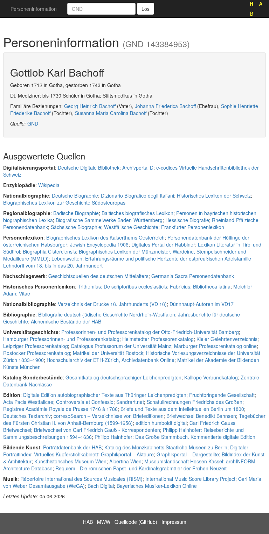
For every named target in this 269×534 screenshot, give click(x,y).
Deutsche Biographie (75, 195)
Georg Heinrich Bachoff (90, 105)
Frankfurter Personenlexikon (192, 226)
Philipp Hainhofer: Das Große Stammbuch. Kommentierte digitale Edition (175, 436)
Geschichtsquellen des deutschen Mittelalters (98, 275)
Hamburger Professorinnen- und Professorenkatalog (61, 338)
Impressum (173, 521)
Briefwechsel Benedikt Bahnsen (201, 415)
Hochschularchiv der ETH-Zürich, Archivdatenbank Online (110, 359)
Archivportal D (137, 167)
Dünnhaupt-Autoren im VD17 (202, 303)
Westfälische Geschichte (131, 226)
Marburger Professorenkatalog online (215, 345)
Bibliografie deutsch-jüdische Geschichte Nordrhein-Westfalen (106, 314)
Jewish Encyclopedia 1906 (99, 244)
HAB (88, 521)
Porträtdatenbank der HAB (72, 447)
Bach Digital (101, 485)
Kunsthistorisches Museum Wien (70, 461)
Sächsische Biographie (76, 226)
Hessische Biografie (187, 219)
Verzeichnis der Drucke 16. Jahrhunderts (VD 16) (112, 303)
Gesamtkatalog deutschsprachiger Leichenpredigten (123, 377)
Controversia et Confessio (84, 401)
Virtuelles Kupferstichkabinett (66, 454)
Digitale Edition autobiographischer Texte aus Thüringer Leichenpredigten (104, 394)
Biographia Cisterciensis (49, 251)
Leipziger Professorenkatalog (35, 345)
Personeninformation (34, 8)
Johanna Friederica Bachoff (165, 105)
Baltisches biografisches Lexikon (137, 212)
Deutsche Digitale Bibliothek (88, 167)
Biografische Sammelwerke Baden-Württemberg (109, 219)
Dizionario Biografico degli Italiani (137, 195)
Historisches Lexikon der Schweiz (214, 195)
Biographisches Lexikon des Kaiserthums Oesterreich (105, 237)
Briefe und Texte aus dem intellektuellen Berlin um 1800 (182, 408)
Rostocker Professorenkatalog (36, 352)
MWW (103, 521)
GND (32, 123)
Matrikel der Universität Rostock (108, 352)
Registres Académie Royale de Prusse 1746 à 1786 (60, 408)
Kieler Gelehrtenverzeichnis (226, 338)
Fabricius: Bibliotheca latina (200, 286)
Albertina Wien (125, 461)
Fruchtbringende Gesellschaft (222, 394)
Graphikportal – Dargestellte (188, 454)
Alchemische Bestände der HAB (66, 321)
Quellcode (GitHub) (136, 521)
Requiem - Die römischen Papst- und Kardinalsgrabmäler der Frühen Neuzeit (141, 468)
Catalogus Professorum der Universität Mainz (121, 345)
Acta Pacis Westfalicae (28, 401)
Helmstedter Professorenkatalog (158, 338)
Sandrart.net (130, 401)
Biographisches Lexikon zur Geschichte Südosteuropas (64, 202)
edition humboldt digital (161, 422)
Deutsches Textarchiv (27, 415)
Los (146, 8)
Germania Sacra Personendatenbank (192, 275)
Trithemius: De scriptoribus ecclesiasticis (122, 286)
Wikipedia (49, 184)
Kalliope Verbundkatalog (211, 377)
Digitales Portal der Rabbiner (163, 244)
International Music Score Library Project (190, 478)
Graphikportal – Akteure (127, 454)
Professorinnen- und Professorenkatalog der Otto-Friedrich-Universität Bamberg (150, 331)
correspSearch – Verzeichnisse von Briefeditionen (109, 415)
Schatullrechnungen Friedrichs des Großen (194, 401)
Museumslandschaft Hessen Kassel (183, 461)
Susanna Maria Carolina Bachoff (110, 112)
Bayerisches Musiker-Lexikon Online (157, 485)
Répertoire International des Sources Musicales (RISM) (81, 478)
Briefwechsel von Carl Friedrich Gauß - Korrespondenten (97, 429)
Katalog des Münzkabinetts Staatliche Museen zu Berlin (165, 447)
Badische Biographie (76, 212)
